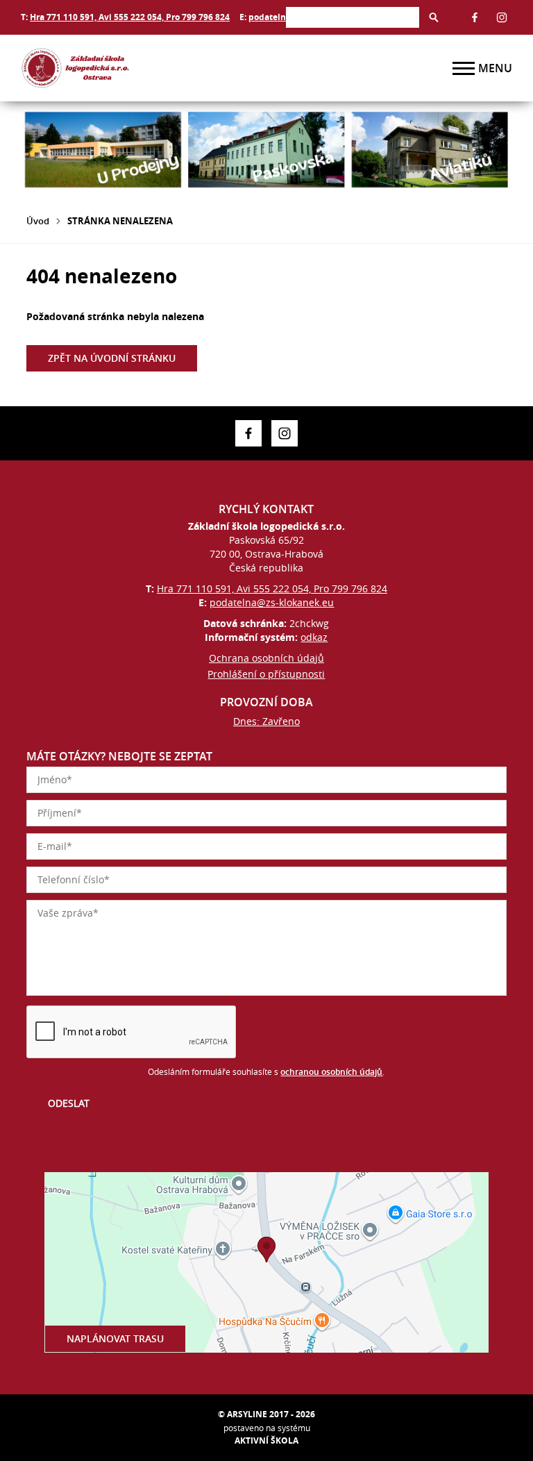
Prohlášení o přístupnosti (266, 674)
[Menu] (463, 68)
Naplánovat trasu (115, 1338)
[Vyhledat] (433, 17)
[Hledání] (352, 17)
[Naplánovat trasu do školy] (266, 1262)
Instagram (501, 17)
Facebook (474, 17)
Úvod (37, 221)
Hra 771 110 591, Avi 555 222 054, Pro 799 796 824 (130, 17)
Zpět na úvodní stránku (112, 358)
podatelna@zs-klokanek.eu (272, 602)
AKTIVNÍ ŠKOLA (266, 1440)
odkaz (314, 637)
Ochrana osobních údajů (266, 658)
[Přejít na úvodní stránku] (104, 68)
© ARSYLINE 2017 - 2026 (266, 1414)
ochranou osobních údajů (331, 1072)
